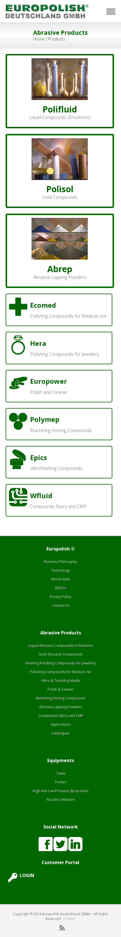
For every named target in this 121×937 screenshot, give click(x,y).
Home (39, 39)
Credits (69, 918)
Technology (60, 570)
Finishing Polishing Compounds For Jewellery (60, 663)
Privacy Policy (60, 596)
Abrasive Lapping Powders (60, 706)
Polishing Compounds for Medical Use (60, 671)
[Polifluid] (60, 61)
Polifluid (59, 109)
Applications (61, 724)
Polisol (59, 189)
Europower (48, 381)
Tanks (60, 773)
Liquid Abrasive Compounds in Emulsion (60, 645)
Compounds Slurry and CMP (60, 715)
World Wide (60, 579)
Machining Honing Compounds (60, 698)
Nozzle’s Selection (60, 799)
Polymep (44, 419)
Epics (38, 457)
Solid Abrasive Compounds (60, 654)
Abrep (59, 269)
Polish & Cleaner (61, 689)
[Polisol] (60, 141)
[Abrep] (60, 220)
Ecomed (43, 305)
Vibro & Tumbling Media (60, 680)
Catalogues (60, 733)
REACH (60, 587)
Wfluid (41, 495)
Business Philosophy (60, 561)
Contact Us (60, 605)
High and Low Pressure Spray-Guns (60, 790)
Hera (38, 343)
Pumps (60, 782)
